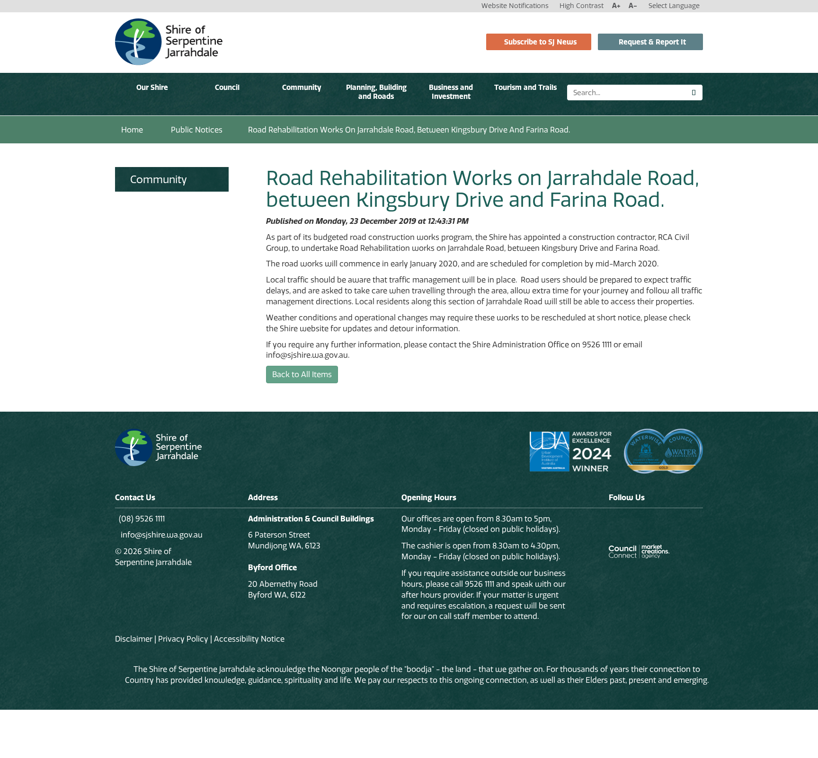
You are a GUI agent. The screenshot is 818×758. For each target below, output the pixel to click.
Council (227, 87)
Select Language (674, 5)
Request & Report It (652, 41)
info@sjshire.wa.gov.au (161, 534)
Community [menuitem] (158, 179)
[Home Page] (168, 41)
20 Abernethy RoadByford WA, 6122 (283, 589)
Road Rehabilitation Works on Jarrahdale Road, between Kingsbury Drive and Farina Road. (409, 129)
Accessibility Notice (249, 638)
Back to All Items (302, 374)
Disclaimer (133, 638)
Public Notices (196, 129)
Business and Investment (451, 92)
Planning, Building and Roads (376, 92)
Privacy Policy (183, 638)
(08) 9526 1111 (142, 518)
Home (132, 129)
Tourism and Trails (525, 87)
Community (301, 87)
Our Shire (152, 87)
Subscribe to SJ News (540, 41)
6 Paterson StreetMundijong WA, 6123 (284, 540)
